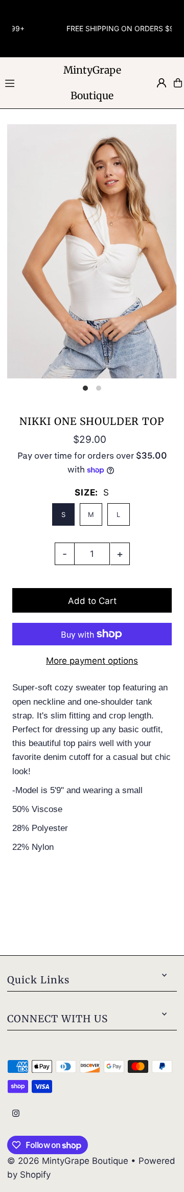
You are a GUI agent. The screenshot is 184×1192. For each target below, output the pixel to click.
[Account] (161, 82)
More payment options (92, 661)
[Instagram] (15, 1114)
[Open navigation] (26, 82)
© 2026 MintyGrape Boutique (69, 1161)
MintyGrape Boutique (92, 83)
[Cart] (178, 82)
